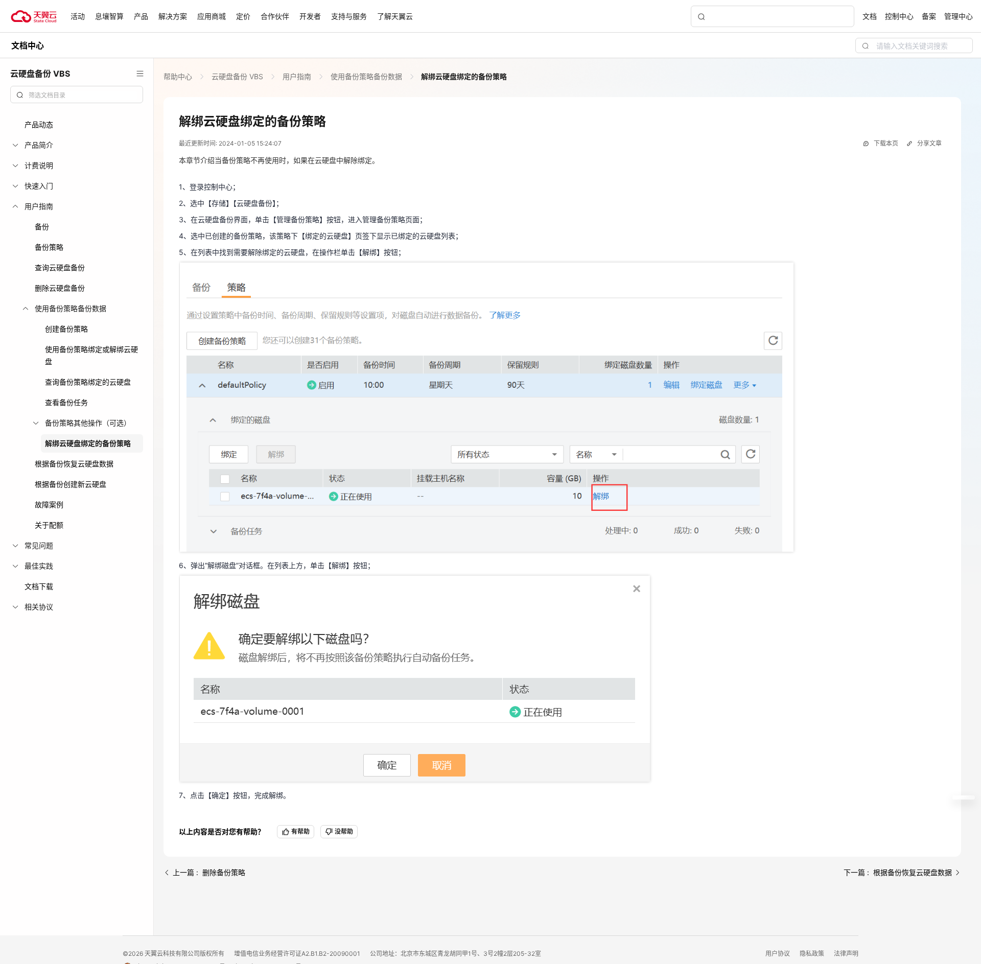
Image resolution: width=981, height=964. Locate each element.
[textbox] (83, 95)
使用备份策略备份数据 (366, 76)
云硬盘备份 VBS (237, 76)
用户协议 (778, 953)
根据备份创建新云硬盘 (70, 484)
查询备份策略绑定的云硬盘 (88, 382)
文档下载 (39, 586)
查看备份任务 (66, 402)
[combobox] (76, 94)
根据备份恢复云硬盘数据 (74, 463)
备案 (929, 16)
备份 (42, 226)
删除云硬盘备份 (60, 288)
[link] (179, 76)
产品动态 (39, 124)
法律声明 (846, 953)
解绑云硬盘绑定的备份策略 (88, 443)
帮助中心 (179, 76)
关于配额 (49, 525)
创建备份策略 (66, 328)
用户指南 (297, 76)
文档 (869, 16)
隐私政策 (813, 953)
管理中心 (958, 16)
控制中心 (899, 16)
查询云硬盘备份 (60, 267)
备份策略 (49, 247)
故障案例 (49, 504)
